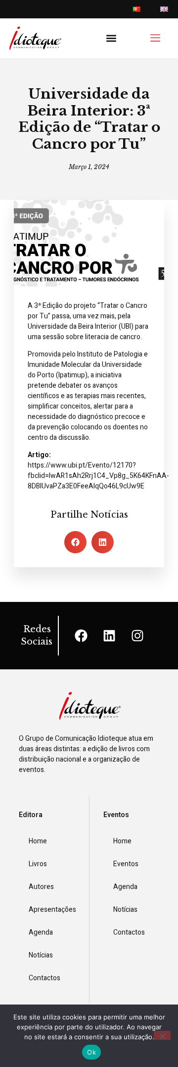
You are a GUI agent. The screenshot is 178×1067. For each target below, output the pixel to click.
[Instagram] (137, 636)
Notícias (41, 955)
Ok (91, 1052)
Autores (41, 887)
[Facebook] (81, 636)
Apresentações (52, 909)
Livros (38, 864)
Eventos (125, 864)
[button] (111, 38)
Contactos (44, 978)
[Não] (162, 1035)
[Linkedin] (109, 636)
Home (38, 841)
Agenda (41, 932)
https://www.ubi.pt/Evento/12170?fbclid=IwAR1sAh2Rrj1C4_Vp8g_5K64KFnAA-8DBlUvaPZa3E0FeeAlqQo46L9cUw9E (98, 475)
